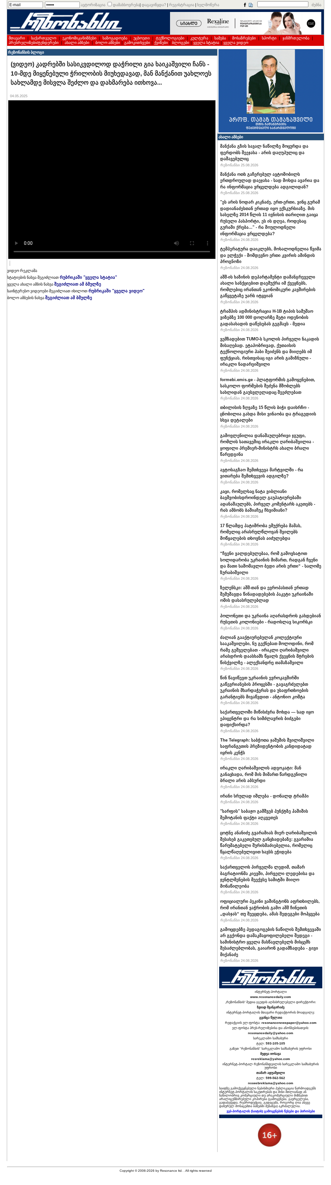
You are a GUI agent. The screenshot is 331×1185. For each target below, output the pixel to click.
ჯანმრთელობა (296, 38)
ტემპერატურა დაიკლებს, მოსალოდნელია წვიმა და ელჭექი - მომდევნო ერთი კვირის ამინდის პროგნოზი (270, 255)
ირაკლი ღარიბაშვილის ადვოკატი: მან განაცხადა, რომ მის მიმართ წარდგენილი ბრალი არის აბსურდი (263, 774)
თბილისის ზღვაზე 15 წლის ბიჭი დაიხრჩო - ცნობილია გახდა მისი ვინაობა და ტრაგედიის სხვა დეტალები (268, 413)
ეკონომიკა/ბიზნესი (79, 38)
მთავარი (17, 38)
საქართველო (43, 38)
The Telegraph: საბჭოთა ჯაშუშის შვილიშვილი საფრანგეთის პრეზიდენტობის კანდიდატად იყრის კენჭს (267, 746)
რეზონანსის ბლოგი (26, 52)
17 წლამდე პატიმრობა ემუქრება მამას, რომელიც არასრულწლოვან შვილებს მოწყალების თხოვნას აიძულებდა (261, 532)
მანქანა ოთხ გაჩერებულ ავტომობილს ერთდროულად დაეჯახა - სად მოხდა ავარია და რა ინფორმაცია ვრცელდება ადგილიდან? (269, 180)
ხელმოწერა (208, 5)
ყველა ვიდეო (235, 42)
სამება (220, 38)
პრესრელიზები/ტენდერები (34, 42)
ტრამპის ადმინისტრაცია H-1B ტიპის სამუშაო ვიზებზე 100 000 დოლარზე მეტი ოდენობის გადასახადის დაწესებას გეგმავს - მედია (266, 317)
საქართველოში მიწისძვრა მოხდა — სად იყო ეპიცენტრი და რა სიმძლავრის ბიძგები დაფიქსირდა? (267, 718)
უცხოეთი (141, 38)
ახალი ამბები (77, 42)
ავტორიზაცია (93, 5)
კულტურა (199, 38)
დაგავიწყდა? (154, 5)
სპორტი (269, 38)
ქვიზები (161, 42)
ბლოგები (180, 42)
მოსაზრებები (244, 38)
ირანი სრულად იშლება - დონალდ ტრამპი (264, 796)
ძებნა (316, 5)
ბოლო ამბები (107, 42)
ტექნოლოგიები (170, 38)
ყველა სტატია (206, 42)
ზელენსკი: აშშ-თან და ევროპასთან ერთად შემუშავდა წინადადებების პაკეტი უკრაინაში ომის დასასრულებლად (266, 594)
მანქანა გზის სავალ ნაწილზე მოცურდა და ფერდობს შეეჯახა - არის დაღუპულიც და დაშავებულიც (264, 152)
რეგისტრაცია (181, 5)
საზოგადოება (114, 38)
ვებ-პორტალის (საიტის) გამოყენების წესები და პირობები (271, 1111)
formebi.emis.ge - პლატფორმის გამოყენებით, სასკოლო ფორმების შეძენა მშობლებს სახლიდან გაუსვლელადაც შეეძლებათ (267, 386)
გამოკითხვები (137, 42)
